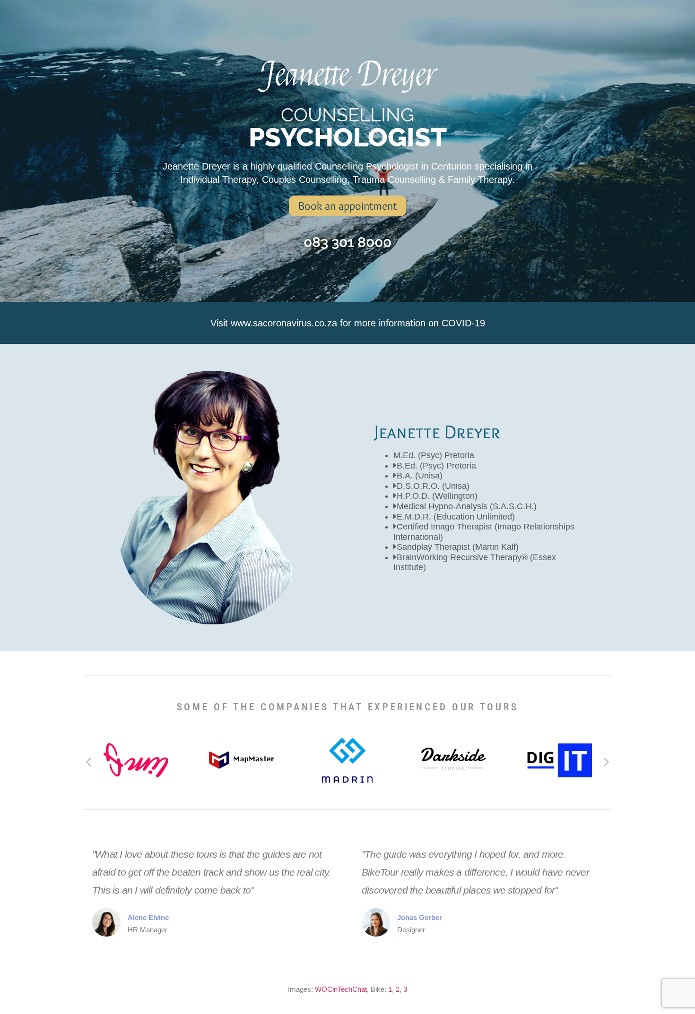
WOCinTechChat (341, 989)
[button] (89, 761)
